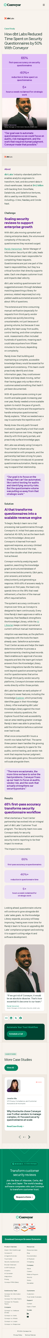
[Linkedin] (28, 1313)
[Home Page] (24, 1217)
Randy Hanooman (13, 249)
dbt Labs (8, 174)
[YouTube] (28, 1317)
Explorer (20, 698)
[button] (43, 5)
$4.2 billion (38, 185)
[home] (12, 5)
